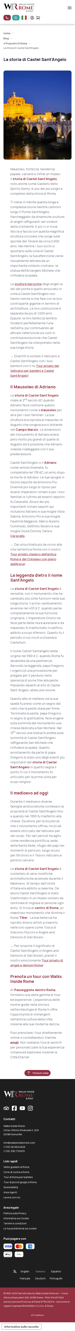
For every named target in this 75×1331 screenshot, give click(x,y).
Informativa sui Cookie (16, 1218)
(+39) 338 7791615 (14, 1151)
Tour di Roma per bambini (18, 1177)
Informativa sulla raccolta (21, 1326)
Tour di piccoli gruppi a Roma (20, 1182)
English (25, 1271)
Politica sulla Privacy (14, 1213)
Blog (6, 38)
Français (25, 1278)
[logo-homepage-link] (18, 7)
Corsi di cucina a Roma (16, 1172)
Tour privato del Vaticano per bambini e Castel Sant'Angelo (34, 371)
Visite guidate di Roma (16, 1167)
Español (56, 1271)
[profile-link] (32, 18)
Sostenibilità (10, 1187)
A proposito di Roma (15, 43)
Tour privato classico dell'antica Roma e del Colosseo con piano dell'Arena (33, 559)
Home (6, 33)
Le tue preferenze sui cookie (20, 1228)
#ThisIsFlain (37, 1315)
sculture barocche (28, 284)
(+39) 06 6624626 (14, 1147)
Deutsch (40, 1278)
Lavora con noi (11, 1197)
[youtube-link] (22, 1108)
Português (56, 1278)
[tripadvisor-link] (6, 1108)
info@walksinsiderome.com (19, 1142)
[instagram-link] (30, 1108)
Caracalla (17, 536)
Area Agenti (10, 1192)
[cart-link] (38, 18)
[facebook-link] (14, 1108)
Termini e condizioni (15, 1223)
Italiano (40, 1271)
